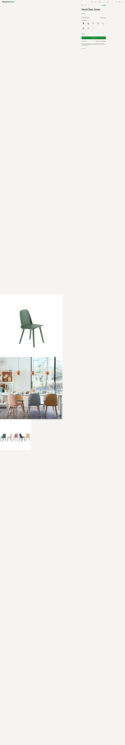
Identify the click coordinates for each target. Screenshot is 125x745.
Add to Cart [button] (94, 37)
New (96, 1)
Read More (86, 45)
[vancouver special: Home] (8, 2)
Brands (100, 1)
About (108, 1)
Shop (92, 1)
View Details (102, 17)
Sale (104, 1)
